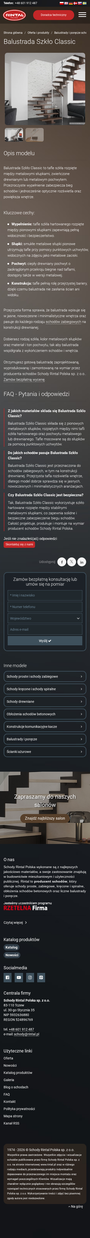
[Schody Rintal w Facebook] (8, 977)
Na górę (76, 1206)
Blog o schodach (16, 1087)
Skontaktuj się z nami (19, 544)
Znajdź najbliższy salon (45, 818)
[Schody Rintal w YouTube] (19, 977)
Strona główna (13, 32)
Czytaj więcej (13, 922)
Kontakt (10, 1102)
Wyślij (43, 641)
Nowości (10, 1065)
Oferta (8, 1058)
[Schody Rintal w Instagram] (30, 977)
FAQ (7, 1094)
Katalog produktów (18, 1073)
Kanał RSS (11, 1123)
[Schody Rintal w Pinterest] (41, 977)
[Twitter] (71, 561)
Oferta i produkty (38, 32)
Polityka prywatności (19, 1109)
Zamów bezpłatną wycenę (24, 379)
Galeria (9, 1080)
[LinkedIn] (81, 561)
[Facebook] (61, 561)
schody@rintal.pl (26, 1034)
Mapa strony (13, 1116)
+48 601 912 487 (26, 3)
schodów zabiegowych (63, 322)
